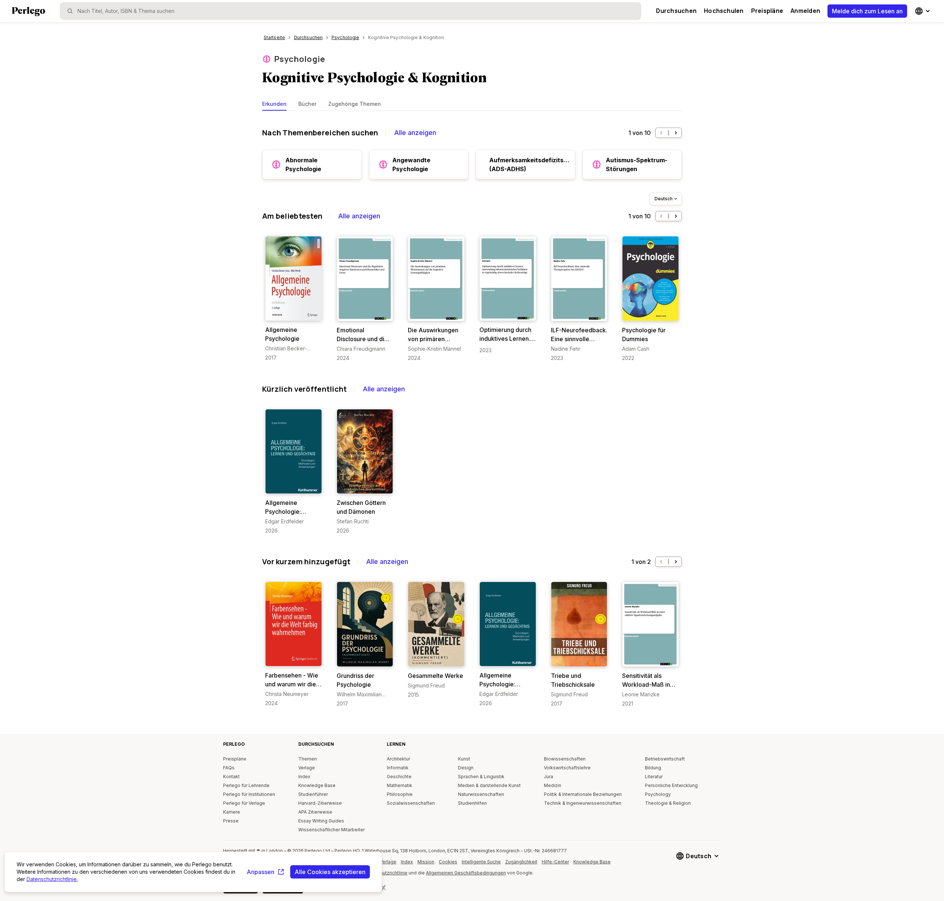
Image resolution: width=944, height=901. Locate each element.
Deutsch (664, 198)
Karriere (231, 812)
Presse (231, 821)
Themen (307, 759)
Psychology (658, 794)
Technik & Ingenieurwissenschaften (582, 803)
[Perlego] (28, 12)
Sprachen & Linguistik (481, 776)
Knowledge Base (317, 785)
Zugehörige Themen (354, 104)
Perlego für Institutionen (249, 794)
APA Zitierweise (315, 812)
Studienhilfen (472, 803)
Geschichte (399, 776)
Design (465, 767)
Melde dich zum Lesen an (867, 11)
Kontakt (231, 776)
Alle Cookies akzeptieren (330, 872)
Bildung (653, 767)
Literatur (654, 776)
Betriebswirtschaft (665, 759)
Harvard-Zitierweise (320, 803)
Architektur (398, 759)
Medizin (552, 785)
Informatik (398, 767)
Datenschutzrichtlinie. (52, 879)
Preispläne (767, 11)
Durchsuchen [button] (676, 11)
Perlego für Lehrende (246, 785)
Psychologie (299, 59)
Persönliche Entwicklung (671, 785)
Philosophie (400, 794)
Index (304, 776)
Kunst (464, 759)
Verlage (306, 767)
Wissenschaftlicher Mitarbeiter (331, 829)
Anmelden (805, 11)
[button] (661, 132)
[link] (293, 298)
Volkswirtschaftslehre (567, 767)
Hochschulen (724, 11)
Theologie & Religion (668, 803)
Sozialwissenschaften (411, 803)
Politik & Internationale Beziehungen (583, 794)
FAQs (229, 767)
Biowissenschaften (565, 759)
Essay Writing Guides (321, 821)
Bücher (307, 104)
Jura (548, 776)
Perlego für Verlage (244, 803)
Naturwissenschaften (481, 794)
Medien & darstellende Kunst (489, 785)
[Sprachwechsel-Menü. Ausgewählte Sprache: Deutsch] (923, 11)
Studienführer (313, 794)
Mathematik (399, 785)
